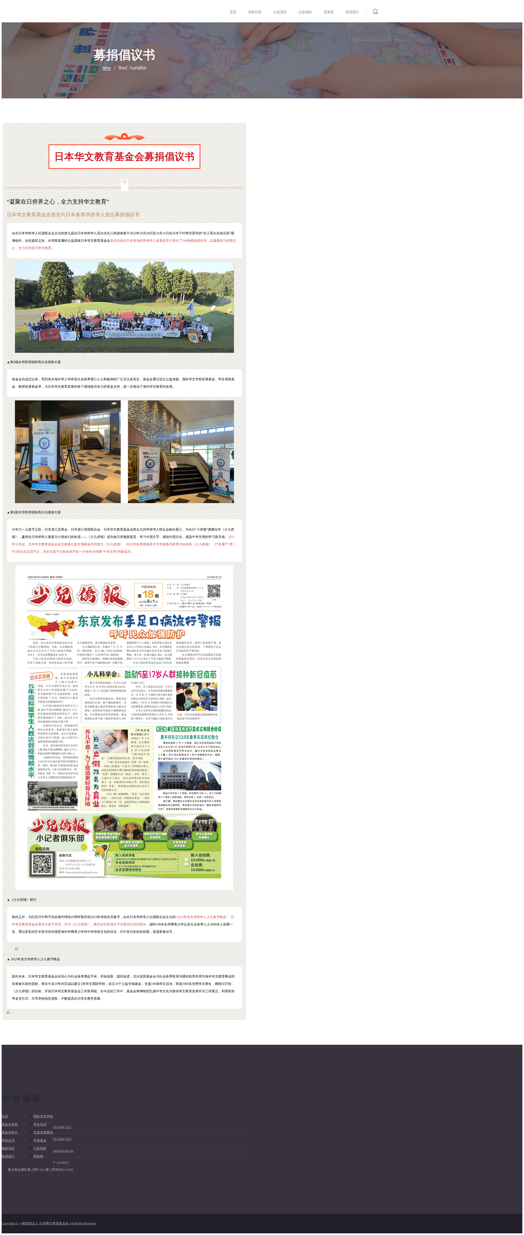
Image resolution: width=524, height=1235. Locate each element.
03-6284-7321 (62, 1127)
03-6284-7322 (62, 1139)
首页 (233, 12)
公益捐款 (305, 12)
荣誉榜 (329, 12)
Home (106, 68)
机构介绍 (254, 12)
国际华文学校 (43, 1116)
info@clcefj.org (63, 1151)
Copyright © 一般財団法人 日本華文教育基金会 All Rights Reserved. (49, 1223)
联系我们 (352, 12)
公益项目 (280, 12)
